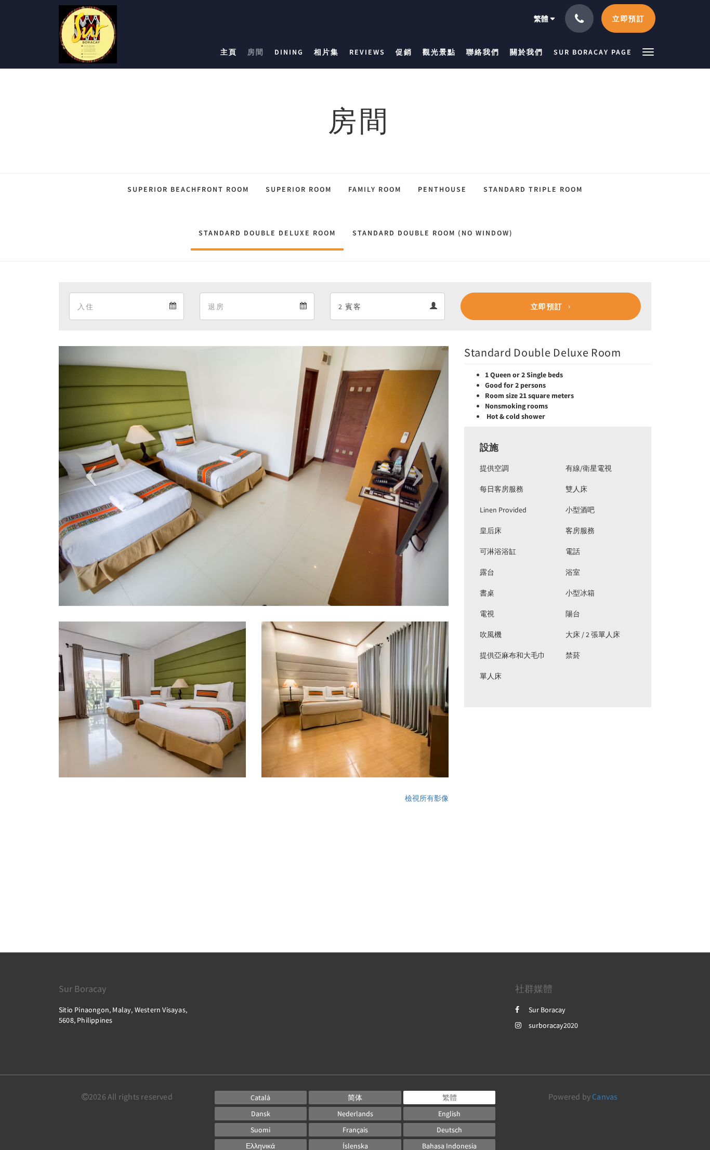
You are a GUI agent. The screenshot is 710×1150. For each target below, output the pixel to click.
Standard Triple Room (533, 189)
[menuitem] (231, 52)
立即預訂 (547, 306)
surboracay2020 (553, 1025)
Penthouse (442, 189)
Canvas (604, 1096)
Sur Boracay (547, 1009)
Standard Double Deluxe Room (267, 232)
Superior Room (299, 189)
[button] (648, 51)
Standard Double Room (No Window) (432, 232)
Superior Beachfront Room (188, 189)
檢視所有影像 (427, 798)
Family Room (374, 189)
